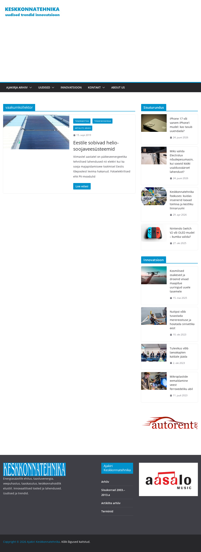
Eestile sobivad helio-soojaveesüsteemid (96, 145)
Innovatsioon (71, 87)
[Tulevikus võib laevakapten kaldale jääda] (154, 357)
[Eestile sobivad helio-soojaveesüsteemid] (36, 132)
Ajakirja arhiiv (17, 87)
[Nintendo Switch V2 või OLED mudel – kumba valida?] (154, 237)
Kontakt (94, 87)
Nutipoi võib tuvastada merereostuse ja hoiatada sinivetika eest (182, 320)
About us (118, 87)
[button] (30, 87)
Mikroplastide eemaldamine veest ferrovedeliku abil (181, 383)
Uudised (44, 87)
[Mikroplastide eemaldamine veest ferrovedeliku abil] (154, 387)
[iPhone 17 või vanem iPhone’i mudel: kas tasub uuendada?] (154, 129)
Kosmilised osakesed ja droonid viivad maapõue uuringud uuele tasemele (180, 281)
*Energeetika (82, 121)
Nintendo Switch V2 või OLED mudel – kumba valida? (182, 233)
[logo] (34, 465)
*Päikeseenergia (102, 121)
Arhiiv (105, 482)
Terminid (107, 511)
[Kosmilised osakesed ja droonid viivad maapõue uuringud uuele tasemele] (154, 285)
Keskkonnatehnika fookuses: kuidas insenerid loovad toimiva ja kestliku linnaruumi (182, 200)
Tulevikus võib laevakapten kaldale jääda (179, 352)
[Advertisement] (100, 52)
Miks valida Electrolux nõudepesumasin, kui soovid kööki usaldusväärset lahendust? (181, 161)
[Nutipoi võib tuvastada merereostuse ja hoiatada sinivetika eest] (154, 324)
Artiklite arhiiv (83, 128)
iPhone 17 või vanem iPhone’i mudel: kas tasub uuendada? (181, 125)
